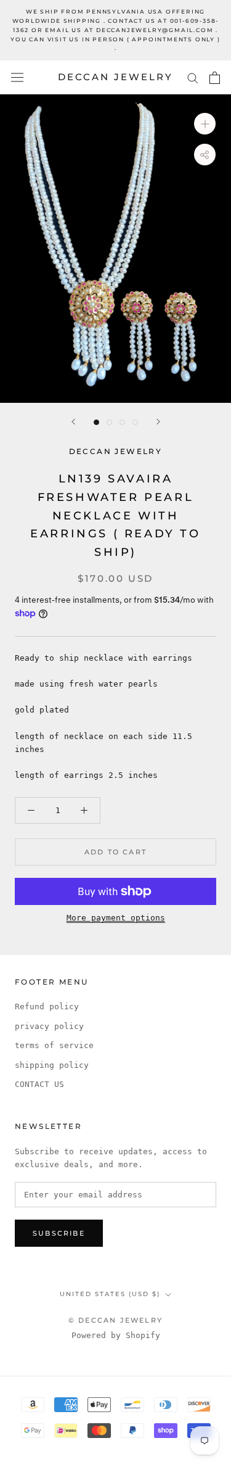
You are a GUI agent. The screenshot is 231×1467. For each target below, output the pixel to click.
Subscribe (59, 1233)
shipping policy (52, 1065)
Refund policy (47, 1006)
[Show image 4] (135, 422)
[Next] (158, 421)
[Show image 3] (122, 422)
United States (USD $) (110, 1294)
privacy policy (49, 1026)
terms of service (54, 1045)
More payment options (116, 917)
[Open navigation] (17, 77)
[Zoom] (205, 123)
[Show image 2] (109, 422)
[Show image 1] (96, 422)
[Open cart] (214, 78)
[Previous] (73, 421)
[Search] (192, 77)
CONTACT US (39, 1084)
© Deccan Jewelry (115, 1320)
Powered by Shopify (115, 1335)
